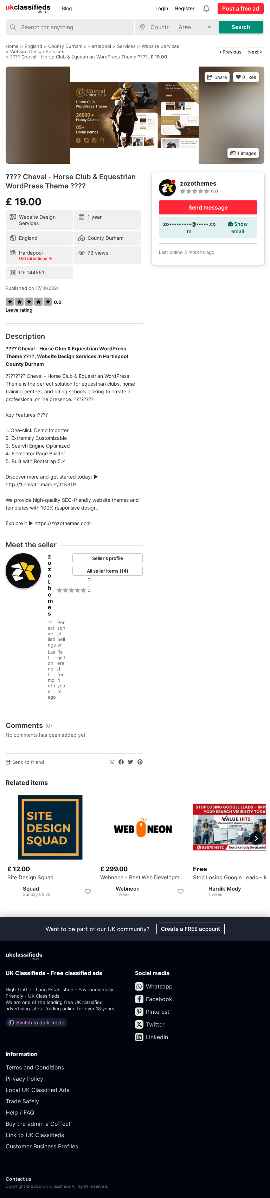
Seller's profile (107, 558)
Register (184, 8)
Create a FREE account (190, 928)
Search (241, 27)
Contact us (19, 1179)
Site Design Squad (30, 877)
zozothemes (50, 585)
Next (254, 52)
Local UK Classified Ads (37, 1089)
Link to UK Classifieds (35, 1134)
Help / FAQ (20, 1112)
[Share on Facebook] (121, 762)
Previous (231, 52)
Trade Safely (22, 1101)
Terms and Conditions (35, 1067)
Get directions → (35, 258)
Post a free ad (240, 8)
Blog (67, 8)
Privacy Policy (24, 1078)
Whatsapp (159, 986)
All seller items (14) (107, 571)
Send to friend (27, 762)
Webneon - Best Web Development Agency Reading (143, 877)
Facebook (159, 999)
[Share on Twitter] (130, 762)
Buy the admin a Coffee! (38, 1123)
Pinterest (157, 1011)
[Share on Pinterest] (140, 762)
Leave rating (19, 310)
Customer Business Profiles (42, 1146)
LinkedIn (157, 1037)
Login (161, 8)
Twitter (155, 1024)
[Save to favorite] (87, 891)
